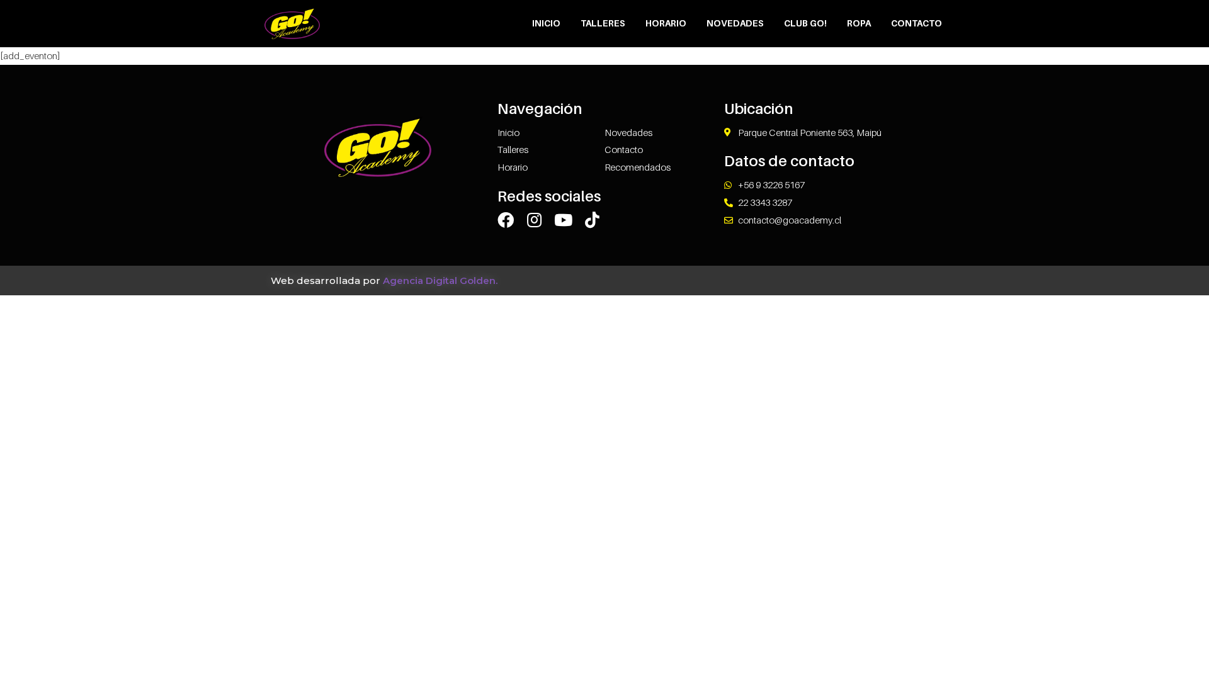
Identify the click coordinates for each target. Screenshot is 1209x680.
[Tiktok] (592, 220)
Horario (665, 23)
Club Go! (805, 23)
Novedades (735, 23)
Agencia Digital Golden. (440, 280)
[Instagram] (534, 220)
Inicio (546, 23)
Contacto (916, 23)
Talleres (603, 23)
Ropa (859, 23)
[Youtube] (563, 220)
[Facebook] (505, 220)
